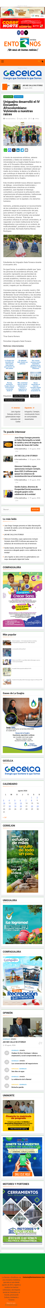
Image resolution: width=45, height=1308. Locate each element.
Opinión (13, 1039)
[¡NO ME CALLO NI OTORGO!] (9, 86)
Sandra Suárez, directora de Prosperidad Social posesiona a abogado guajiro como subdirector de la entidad (22, 550)
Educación (8, 97)
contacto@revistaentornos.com (34, 1277)
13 (21, 803)
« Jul (4, 817)
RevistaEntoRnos (11, 119)
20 (21, 806)
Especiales (15, 1069)
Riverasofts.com (11, 1305)
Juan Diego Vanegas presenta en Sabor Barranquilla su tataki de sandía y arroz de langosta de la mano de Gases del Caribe (19, 55)
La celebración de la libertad (21, 1079)
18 (10, 806)
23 (38, 806)
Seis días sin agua (18, 1071)
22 (32, 806)
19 (15, 806)
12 (15, 803)
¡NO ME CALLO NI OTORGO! (25, 85)
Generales (19, 97)
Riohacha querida (18, 1087)
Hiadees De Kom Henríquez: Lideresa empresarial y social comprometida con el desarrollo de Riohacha (26, 1055)
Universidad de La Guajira (14, 400)
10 (4, 803)
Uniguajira (35, 396)
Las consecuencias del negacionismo (25, 1063)
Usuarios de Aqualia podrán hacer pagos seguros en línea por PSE (27, 679)
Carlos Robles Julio (21, 396)
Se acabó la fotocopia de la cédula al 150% (21, 668)
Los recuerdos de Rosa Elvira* (19, 649)
